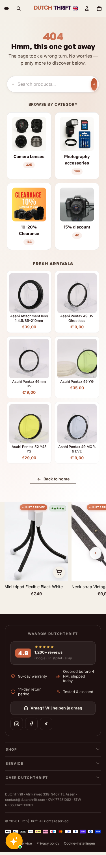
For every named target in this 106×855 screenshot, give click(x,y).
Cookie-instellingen (79, 843)
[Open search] (18, 8)
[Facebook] (31, 724)
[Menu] (6, 8)
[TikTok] (46, 724)
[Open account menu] (87, 8)
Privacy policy (47, 843)
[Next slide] (95, 553)
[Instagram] (16, 724)
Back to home (57, 478)
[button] (75, 8)
